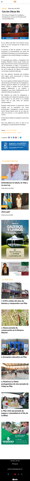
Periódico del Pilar (15, 461)
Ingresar (16, 464)
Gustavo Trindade (11, 130)
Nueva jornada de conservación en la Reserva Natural (12, 330)
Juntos (19, 132)
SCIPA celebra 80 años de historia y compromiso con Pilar (14, 302)
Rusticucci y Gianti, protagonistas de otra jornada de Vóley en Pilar (14, 384)
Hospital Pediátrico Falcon (8, 132)
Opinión (4, 8)
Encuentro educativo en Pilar (15, 357)
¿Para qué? (5, 211)
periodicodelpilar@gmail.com (14, 469)
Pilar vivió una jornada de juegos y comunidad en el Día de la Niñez (14, 413)
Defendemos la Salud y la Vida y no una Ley (14, 184)
